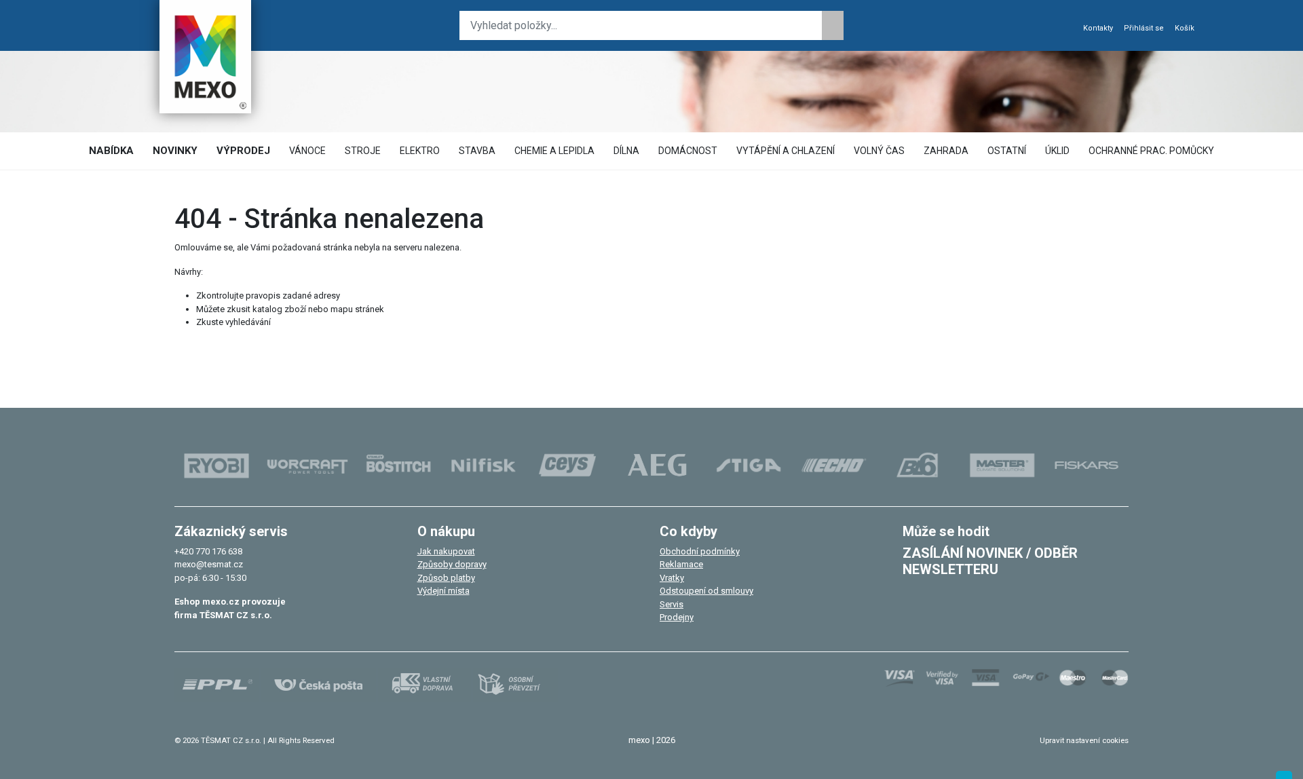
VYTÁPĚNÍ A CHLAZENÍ (785, 150)
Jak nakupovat (446, 551)
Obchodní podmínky (700, 551)
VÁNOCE (307, 150)
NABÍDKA (111, 151)
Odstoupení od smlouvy (706, 591)
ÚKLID (1057, 150)
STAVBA (477, 150)
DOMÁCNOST (687, 150)
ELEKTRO (420, 150)
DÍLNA (626, 150)
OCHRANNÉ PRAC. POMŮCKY (1151, 150)
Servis (671, 604)
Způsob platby (446, 578)
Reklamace (681, 564)
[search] (833, 25)
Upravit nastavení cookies (1084, 740)
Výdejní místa (443, 591)
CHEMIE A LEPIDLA (554, 150)
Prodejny (677, 617)
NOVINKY (175, 151)
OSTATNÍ (1006, 150)
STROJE (363, 150)
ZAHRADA (946, 150)
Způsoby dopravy (452, 564)
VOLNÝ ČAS (879, 150)
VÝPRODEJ (243, 151)
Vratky (672, 578)
